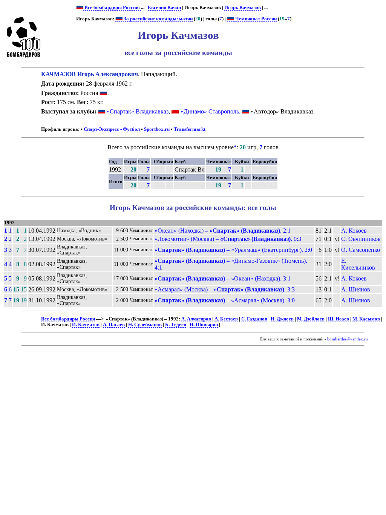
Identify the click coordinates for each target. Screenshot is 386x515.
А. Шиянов (355, 289)
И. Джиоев (282, 319)
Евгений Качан (164, 7)
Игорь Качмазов (242, 7)
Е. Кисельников (358, 264)
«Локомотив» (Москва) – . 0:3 (228, 239)
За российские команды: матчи (158, 18)
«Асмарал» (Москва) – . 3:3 (225, 289)
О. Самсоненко (360, 250)
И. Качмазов (86, 324)
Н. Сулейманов (145, 324)
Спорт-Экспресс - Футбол (112, 129)
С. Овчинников (361, 239)
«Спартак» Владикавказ (137, 111)
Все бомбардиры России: (112, 7)
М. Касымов (366, 319)
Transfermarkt (189, 129)
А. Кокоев (354, 230)
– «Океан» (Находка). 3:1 (223, 278)
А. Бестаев (226, 319)
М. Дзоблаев (311, 319)
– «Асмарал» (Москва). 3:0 (225, 300)
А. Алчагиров (196, 319)
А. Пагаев (114, 324)
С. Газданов (254, 319)
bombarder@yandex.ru (347, 339)
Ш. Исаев (338, 319)
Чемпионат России (255, 18)
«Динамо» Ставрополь (210, 111)
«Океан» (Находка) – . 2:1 (223, 230)
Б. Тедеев (175, 324)
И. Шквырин (204, 324)
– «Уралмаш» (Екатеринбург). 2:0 (233, 250)
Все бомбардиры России (68, 319)
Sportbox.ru (157, 129)
